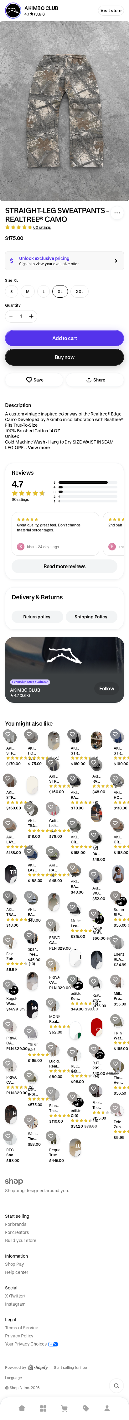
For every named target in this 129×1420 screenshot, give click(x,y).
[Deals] (85, 1408)
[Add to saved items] (8, 734)
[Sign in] (107, 1408)
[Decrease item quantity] (11, 316)
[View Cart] (64, 1408)
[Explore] (43, 1408)
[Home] (21, 1408)
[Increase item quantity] (31, 316)
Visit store (111, 10)
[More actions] (117, 213)
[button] (64, 486)
